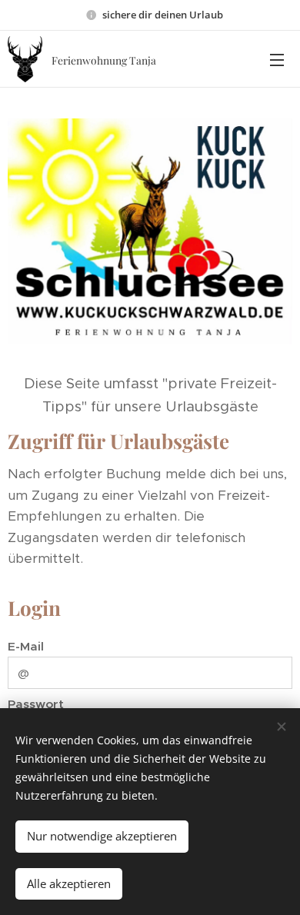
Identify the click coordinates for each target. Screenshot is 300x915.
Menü (277, 59)
